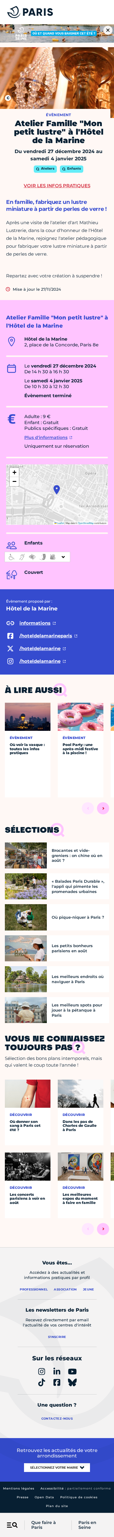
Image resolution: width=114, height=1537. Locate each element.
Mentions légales (18, 1488)
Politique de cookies (79, 1497)
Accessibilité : (75, 1488)
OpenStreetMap (86, 523)
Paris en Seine (87, 1525)
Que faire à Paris (43, 1525)
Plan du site (57, 1506)
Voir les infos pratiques (57, 185)
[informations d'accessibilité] (37, 557)
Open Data (44, 1497)
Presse (23, 1497)
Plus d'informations (45, 437)
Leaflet (60, 523)
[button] (57, 490)
